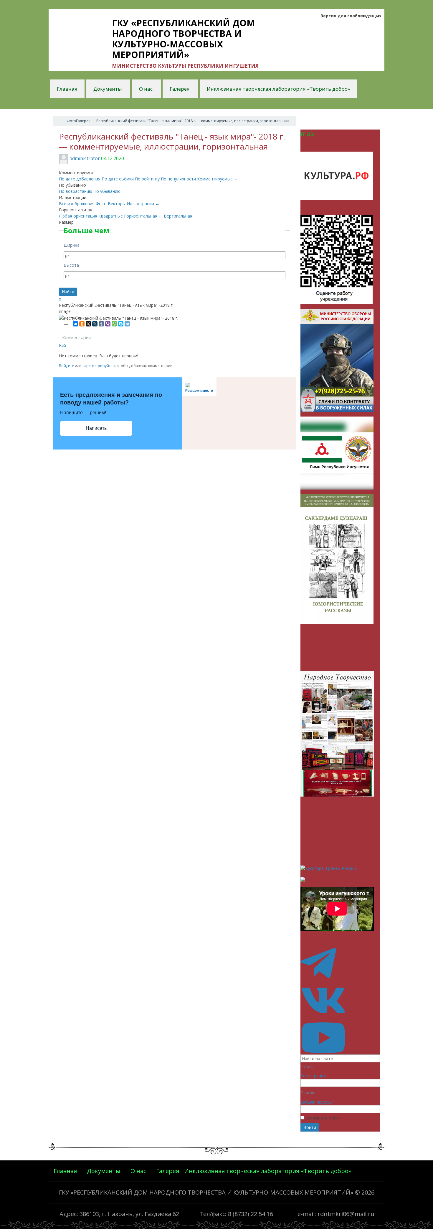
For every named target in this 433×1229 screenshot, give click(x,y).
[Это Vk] (340, 1014)
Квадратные (111, 216)
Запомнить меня (322, 1118)
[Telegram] (127, 323)
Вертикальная (178, 216)
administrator (85, 158)
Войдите (66, 365)
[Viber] (107, 323)
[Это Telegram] (340, 977)
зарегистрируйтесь (99, 365)
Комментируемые (217, 179)
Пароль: (308, 1092)
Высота (71, 265)
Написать (96, 428)
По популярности (179, 179)
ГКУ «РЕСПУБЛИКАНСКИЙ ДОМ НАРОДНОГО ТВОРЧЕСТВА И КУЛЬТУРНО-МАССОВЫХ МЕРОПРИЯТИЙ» (206, 1192)
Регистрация (313, 1076)
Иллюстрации (143, 203)
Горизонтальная (143, 216)
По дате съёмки (118, 179)
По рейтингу (148, 179)
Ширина (72, 245)
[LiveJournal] (94, 323)
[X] (88, 323)
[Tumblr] (101, 323)
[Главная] (58, 121)
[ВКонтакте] (75, 323)
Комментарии (76, 337)
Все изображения (77, 203)
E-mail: (306, 1066)
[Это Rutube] (340, 1051)
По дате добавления (80, 179)
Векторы (117, 203)
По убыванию (109, 191)
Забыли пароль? (316, 1102)
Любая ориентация (78, 216)
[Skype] (120, 323)
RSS (62, 345)
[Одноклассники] (82, 323)
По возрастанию (76, 191)
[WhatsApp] (114, 323)
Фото (102, 203)
